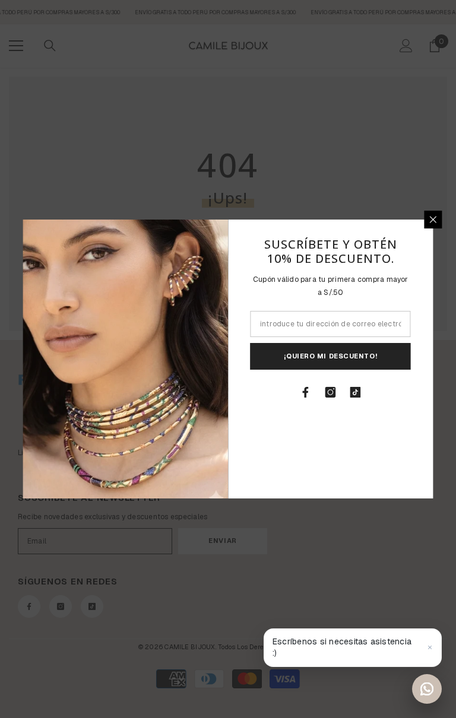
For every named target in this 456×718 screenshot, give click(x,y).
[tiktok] (355, 392)
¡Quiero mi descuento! (330, 356)
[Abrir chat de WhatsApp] (427, 689)
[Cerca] (433, 219)
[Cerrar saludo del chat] (430, 647)
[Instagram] (330, 392)
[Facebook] (305, 392)
